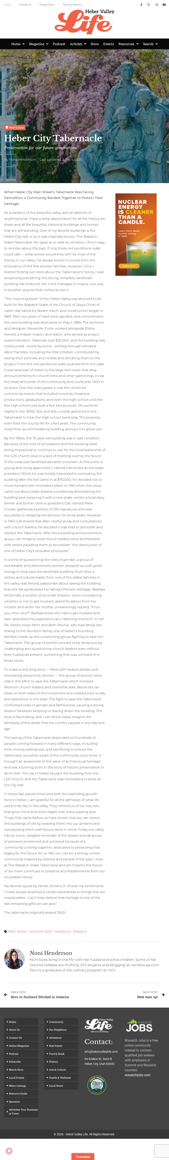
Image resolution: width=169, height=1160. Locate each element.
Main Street (17, 931)
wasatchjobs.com (137, 1075)
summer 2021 (41, 931)
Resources (126, 44)
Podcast (59, 44)
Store (95, 44)
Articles (76, 44)
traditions (62, 931)
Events (108, 44)
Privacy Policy (47, 4)
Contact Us (25, 4)
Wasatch (80, 931)
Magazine (36, 44)
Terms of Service (72, 4)
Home (7, 4)
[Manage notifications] (9, 1151)
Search (148, 44)
